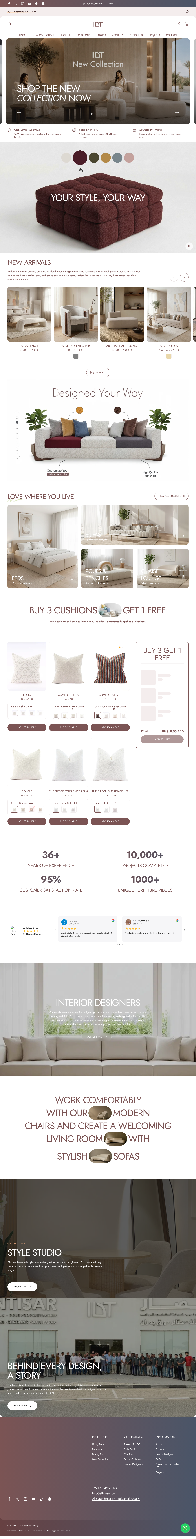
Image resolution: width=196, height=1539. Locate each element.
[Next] (176, 112)
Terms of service (66, 1533)
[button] (189, 246)
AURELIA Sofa (169, 346)
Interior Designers (133, 1467)
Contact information (38, 1533)
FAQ (158, 1462)
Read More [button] (66, 940)
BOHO (27, 695)
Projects (160, 1475)
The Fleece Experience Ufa (110, 791)
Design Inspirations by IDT (167, 1468)
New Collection (100, 1462)
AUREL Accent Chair (76, 346)
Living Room (98, 1447)
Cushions (128, 1457)
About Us (160, 1447)
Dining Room (99, 1457)
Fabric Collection (133, 1462)
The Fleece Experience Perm (68, 791)
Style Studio (130, 1452)
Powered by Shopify (29, 1528)
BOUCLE (27, 791)
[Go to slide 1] (115, 946)
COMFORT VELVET (110, 695)
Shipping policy (53, 1533)
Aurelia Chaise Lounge (122, 346)
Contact (160, 1452)
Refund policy (24, 1533)
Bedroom (97, 1452)
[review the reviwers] (113, 920)
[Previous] (19, 112)
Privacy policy (12, 1533)
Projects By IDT (132, 1447)
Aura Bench (29, 346)
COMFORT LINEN (68, 695)
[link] (22, 1289)
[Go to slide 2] (118, 946)
